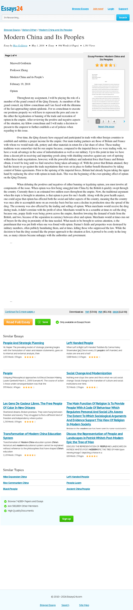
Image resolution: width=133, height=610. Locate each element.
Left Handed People (79, 343)
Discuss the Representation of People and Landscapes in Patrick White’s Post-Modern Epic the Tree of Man (94, 438)
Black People (10, 488)
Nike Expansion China (15, 476)
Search (65, 605)
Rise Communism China (16, 482)
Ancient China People (78, 488)
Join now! (98, 8)
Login (111, 8)
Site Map (84, 605)
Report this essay (106, 126)
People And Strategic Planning (23, 343)
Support (123, 8)
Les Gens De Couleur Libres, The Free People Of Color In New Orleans (32, 405)
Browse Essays (80, 8)
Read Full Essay (18, 322)
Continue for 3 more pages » (20, 311)
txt (87, 312)
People (7, 373)
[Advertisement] (66, 271)
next (124, 121)
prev (88, 121)
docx (115, 312)
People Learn (73, 482)
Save (45, 322)
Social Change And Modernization (89, 373)
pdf (100, 312)
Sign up (66, 518)
